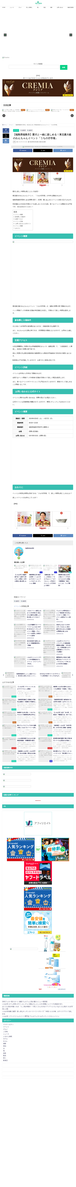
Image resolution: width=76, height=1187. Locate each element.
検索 (63, 67)
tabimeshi (29, 548)
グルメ (20, 7)
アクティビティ (8, 1024)
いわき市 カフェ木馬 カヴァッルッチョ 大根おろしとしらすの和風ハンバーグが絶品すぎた (32, 1004)
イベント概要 (19, 214)
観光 (45, 7)
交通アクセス (19, 219)
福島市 (30, 130)
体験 (51, 7)
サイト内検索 (38, 64)
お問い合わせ (60, 7)
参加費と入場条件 (20, 216)
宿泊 (4, 1046)
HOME (3, 7)
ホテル (5, 1038)
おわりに (17, 228)
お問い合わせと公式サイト (23, 223)
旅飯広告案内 (71, 7)
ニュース (12, 7)
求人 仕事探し (29, 7)
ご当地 (5, 1031)
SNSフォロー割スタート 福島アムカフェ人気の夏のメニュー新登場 (24, 1001)
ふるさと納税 (7, 1036)
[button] (5, 35)
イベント (16, 130)
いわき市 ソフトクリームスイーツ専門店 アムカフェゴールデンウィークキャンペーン (30, 1016)
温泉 (4, 1053)
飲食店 (5, 1060)
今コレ (5, 1041)
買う (38, 7)
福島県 (24, 130)
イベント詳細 (19, 221)
